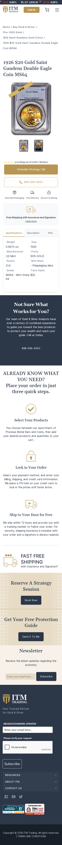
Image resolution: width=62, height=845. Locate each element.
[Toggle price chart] (31, 2)
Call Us (32, 9)
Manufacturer (15, 251)
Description (33, 233)
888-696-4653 (33, 182)
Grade (10, 270)
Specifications (14, 233)
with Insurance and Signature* (39, 566)
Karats (11, 260)
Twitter (21, 797)
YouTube (14, 797)
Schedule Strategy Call (31, 169)
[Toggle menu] (57, 9)
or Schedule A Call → (31, 357)
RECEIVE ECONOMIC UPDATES (20, 723)
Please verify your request (18, 738)
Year (34, 242)
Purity (35, 251)
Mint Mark (37, 260)
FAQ (50, 233)
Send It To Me (31, 636)
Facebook (6, 797)
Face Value (38, 270)
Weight (11, 242)
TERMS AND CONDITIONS (32, 836)
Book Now (31, 600)
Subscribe (12, 763)
